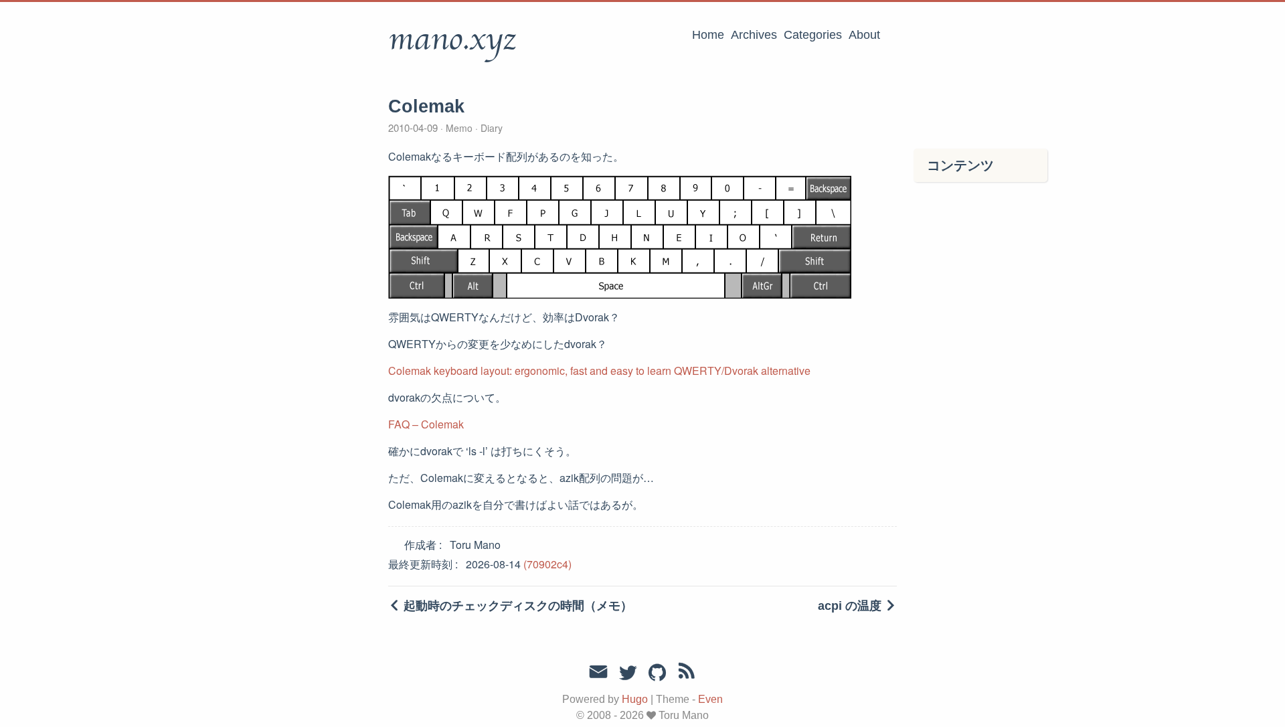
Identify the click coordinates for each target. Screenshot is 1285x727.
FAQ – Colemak (426, 424)
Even (710, 699)
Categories (813, 35)
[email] (598, 672)
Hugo (635, 699)
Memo (459, 128)
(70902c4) (547, 564)
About (864, 35)
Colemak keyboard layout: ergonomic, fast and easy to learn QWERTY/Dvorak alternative (599, 370)
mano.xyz (452, 39)
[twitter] (628, 673)
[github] (657, 673)
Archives (754, 35)
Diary (490, 128)
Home (708, 35)
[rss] (687, 673)
